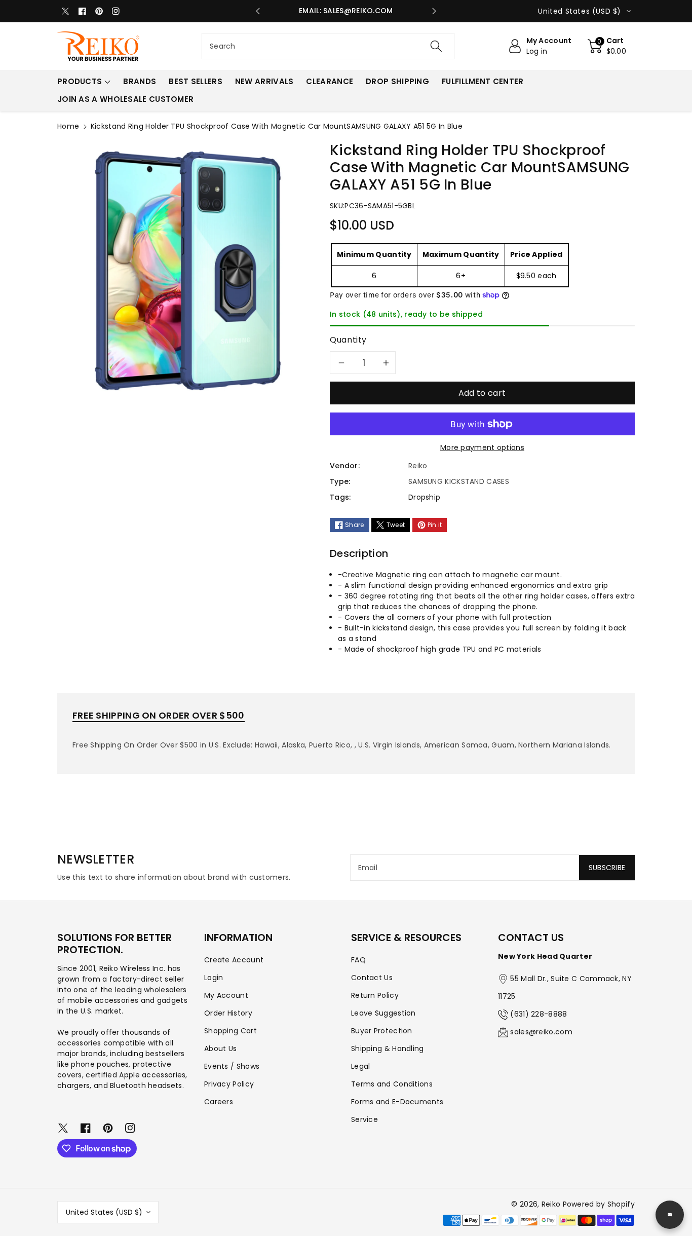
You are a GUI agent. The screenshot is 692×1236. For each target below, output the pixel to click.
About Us (220, 1048)
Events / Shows (231, 1066)
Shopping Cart (230, 1031)
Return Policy (375, 995)
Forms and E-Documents (397, 1102)
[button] (607, 46)
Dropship (424, 497)
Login (213, 977)
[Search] (435, 46)
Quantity (348, 340)
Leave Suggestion (383, 1013)
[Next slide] (434, 11)
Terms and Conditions (392, 1084)
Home (68, 126)
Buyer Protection (381, 1031)
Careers (218, 1102)
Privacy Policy (229, 1084)
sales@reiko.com (541, 1032)
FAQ (358, 960)
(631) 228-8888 (538, 1014)
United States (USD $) (104, 1212)
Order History (228, 1013)
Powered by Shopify (599, 1204)
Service (364, 1119)
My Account (226, 995)
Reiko (551, 1204)
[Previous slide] (258, 11)
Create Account (233, 960)
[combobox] (328, 46)
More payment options (482, 447)
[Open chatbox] (670, 1215)
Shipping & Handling (387, 1048)
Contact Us (372, 977)
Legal (360, 1066)
